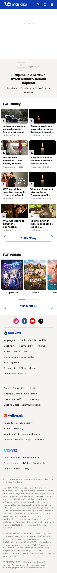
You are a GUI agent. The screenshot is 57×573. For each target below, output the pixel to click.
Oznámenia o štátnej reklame (20, 368)
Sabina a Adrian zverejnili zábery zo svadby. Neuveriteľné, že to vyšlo (41, 224)
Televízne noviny (31, 457)
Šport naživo (39, 463)
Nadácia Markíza (13, 393)
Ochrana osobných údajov (18, 439)
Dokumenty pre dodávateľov (19, 357)
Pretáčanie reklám (13, 399)
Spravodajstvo (11, 463)
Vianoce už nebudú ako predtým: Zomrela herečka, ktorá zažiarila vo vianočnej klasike (41, 192)
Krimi (23, 388)
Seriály (17, 468)
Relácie (8, 468)
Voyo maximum (12, 457)
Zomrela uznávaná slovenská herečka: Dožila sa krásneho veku (41, 129)
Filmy (26, 468)
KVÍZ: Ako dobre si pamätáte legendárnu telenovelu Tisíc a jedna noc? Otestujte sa (13, 224)
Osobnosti (9, 346)
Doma (7, 388)
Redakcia (39, 439)
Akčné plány (20, 351)
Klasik (32, 388)
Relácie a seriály (37, 340)
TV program (10, 340)
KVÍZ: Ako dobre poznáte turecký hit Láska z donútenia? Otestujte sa (14, 192)
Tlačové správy (25, 346)
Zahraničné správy (13, 428)
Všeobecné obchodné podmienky (22, 434)
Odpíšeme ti (31, 393)
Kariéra (7, 351)
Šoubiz (22, 340)
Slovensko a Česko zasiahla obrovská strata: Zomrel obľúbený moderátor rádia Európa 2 (41, 160)
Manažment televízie (15, 373)
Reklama (40, 346)
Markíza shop (33, 399)
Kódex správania (12, 362)
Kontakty (8, 423)
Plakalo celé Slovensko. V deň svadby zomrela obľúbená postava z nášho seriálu (14, 160)
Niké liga (26, 463)
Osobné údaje (11, 405)
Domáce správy (24, 423)
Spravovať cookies (31, 405)
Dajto (16, 388)
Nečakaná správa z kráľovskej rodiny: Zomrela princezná (14, 129)
